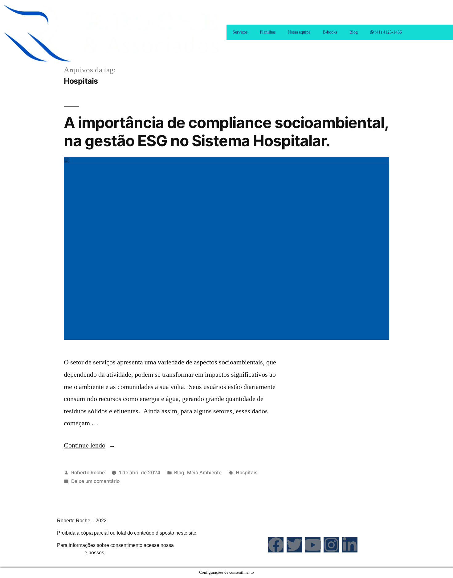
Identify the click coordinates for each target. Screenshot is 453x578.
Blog (353, 32)
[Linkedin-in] (349, 544)
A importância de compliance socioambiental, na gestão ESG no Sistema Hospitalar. (226, 131)
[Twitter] (294, 544)
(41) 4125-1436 (388, 32)
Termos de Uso (121, 552)
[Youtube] (312, 544)
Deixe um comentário (95, 481)
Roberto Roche (88, 473)
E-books (330, 32)
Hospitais (246, 473)
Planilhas (267, 32)
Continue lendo (90, 445)
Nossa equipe (299, 32)
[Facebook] (276, 544)
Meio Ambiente (204, 473)
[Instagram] (331, 544)
